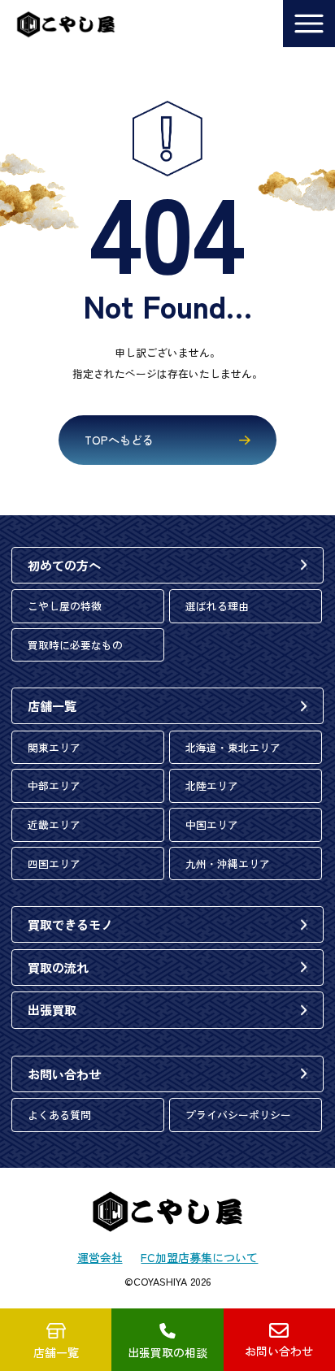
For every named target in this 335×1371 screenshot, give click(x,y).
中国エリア (211, 824)
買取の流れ (58, 967)
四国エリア (54, 863)
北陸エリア (211, 785)
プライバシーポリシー (238, 1114)
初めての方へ (64, 565)
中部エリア (54, 785)
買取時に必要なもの (75, 645)
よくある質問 (59, 1114)
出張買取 (52, 1009)
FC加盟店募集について (199, 1257)
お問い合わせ (64, 1073)
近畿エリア (54, 824)
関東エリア (54, 747)
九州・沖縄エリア (227, 863)
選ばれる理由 (217, 606)
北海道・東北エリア (233, 747)
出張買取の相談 (167, 1352)
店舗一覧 (52, 705)
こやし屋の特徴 (65, 606)
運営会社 (100, 1257)
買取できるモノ (70, 924)
